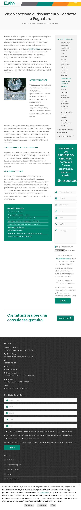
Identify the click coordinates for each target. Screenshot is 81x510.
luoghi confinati (34, 49)
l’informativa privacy (63, 258)
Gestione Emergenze (14, 465)
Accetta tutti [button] (29, 505)
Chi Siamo (10, 474)
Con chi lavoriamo (13, 479)
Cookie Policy (44, 492)
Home (24, 23)
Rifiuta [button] (53, 505)
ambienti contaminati (35, 233)
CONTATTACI (64, 318)
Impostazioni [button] (42, 505)
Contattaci (10, 460)
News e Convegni (13, 469)
